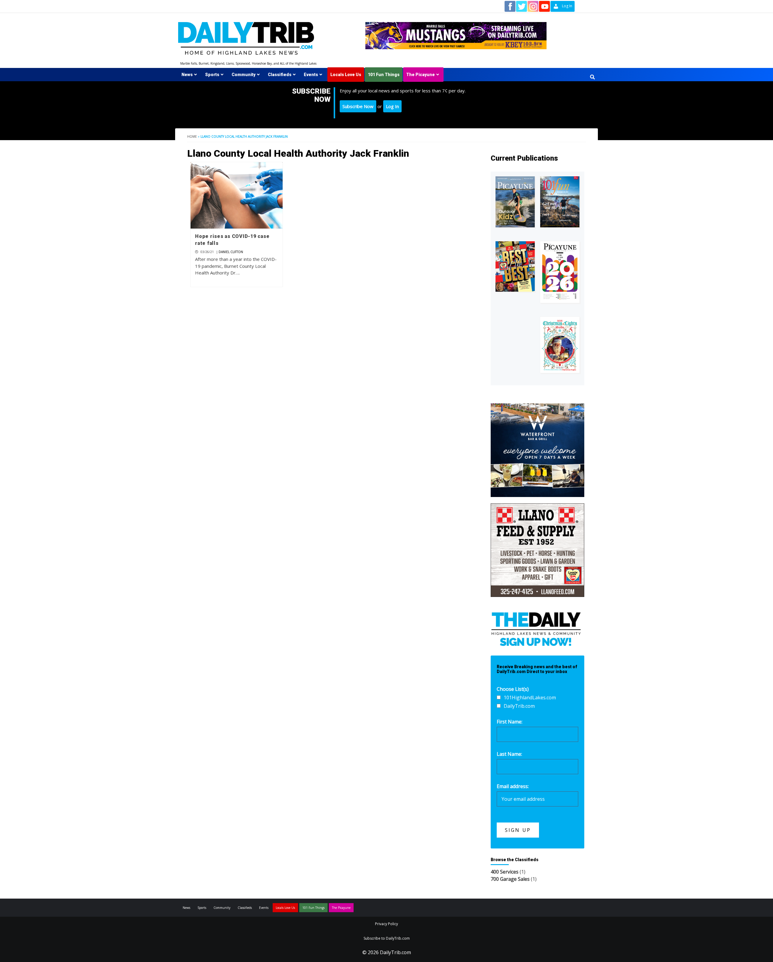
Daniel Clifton (231, 252)
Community (243, 74)
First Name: (509, 721)
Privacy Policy (386, 923)
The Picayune (420, 74)
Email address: (513, 786)
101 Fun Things (383, 74)
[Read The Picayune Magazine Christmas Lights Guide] (560, 344)
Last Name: (509, 754)
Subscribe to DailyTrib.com (387, 938)
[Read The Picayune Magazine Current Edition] (515, 202)
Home (192, 136)
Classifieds (279, 74)
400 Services (504, 871)
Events (311, 74)
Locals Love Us (345, 74)
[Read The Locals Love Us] (515, 266)
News (187, 74)
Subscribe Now (358, 106)
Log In (392, 106)
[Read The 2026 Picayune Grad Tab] (560, 272)
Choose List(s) (513, 689)
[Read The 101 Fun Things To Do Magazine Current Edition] (560, 202)
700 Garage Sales (510, 879)
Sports (212, 74)
